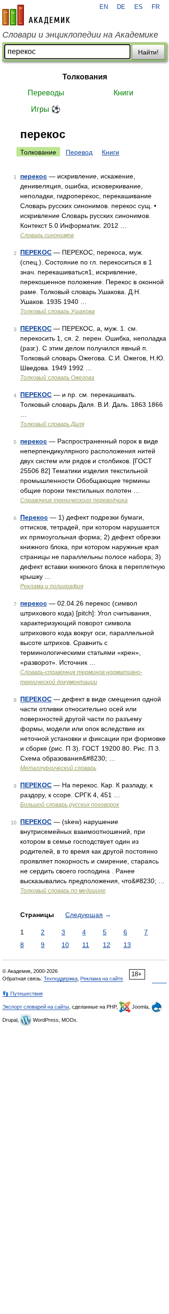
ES (138, 7)
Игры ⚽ (46, 109)
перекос (33, 176)
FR (156, 7)
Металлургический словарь (58, 768)
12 (106, 945)
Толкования (84, 77)
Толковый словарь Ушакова (57, 311)
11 (85, 945)
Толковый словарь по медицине (63, 890)
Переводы (46, 93)
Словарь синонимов (47, 235)
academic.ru (36, 15)
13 (127, 945)
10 (65, 945)
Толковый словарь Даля (52, 424)
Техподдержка (60, 978)
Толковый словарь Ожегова (57, 377)
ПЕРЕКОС (36, 252)
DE (121, 7)
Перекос (34, 517)
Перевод (79, 152)
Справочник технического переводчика (74, 500)
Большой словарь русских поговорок (69, 804)
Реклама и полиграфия (51, 586)
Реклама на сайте (101, 978)
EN (104, 7)
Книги (123, 93)
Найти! (148, 52)
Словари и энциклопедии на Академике (80, 34)
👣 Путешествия (22, 993)
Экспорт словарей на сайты (35, 1007)
